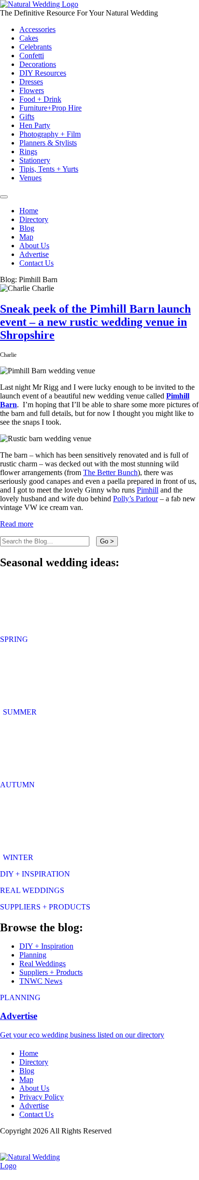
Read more (16, 524)
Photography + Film (50, 134)
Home (28, 211)
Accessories (37, 29)
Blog (26, 228)
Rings (28, 151)
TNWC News (40, 981)
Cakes (28, 38)
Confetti (31, 55)
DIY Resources (42, 73)
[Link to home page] (39, 4)
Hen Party (34, 125)
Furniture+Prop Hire (50, 108)
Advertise (34, 254)
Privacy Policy (41, 1097)
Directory (33, 219)
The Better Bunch (110, 472)
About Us (34, 245)
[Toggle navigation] (4, 196)
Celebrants (35, 47)
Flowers (31, 90)
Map (26, 237)
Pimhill (147, 490)
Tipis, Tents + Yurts (48, 169)
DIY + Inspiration (46, 946)
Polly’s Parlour (135, 498)
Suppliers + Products (51, 972)
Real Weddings (42, 963)
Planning (32, 955)
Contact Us (36, 263)
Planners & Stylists (48, 143)
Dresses (31, 82)
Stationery (34, 160)
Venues (30, 178)
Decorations (37, 64)
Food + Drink (40, 99)
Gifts (26, 116)
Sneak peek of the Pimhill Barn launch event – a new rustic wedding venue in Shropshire (95, 322)
